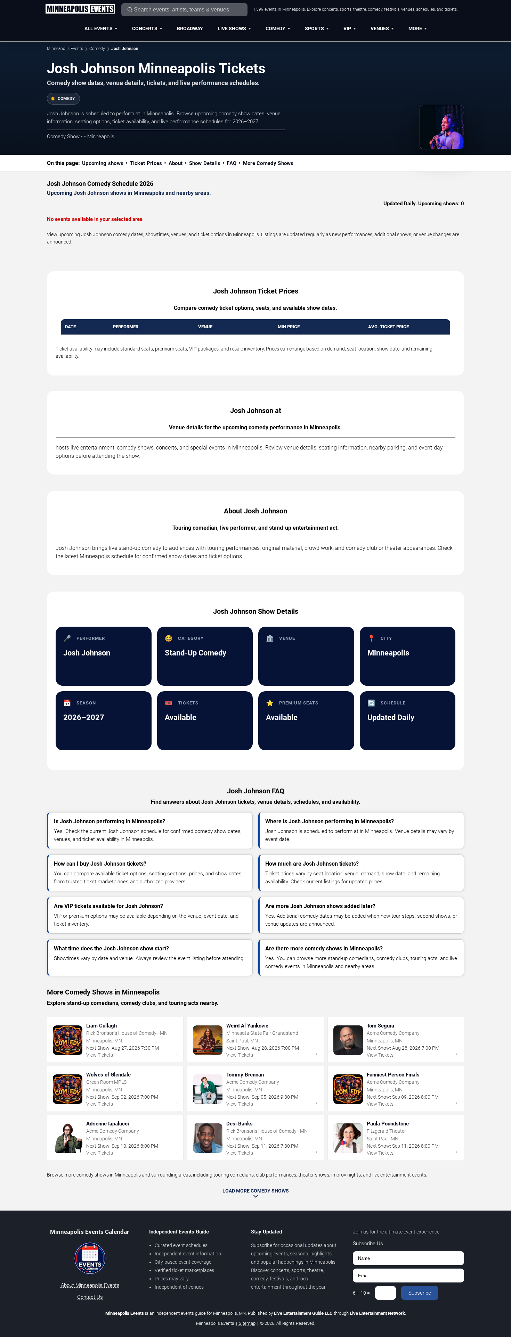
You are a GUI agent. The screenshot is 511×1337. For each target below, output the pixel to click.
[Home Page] (80, 9)
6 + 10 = (361, 1293)
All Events (98, 28)
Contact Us (90, 1297)
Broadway (190, 28)
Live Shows (232, 28)
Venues (380, 28)
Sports (314, 28)
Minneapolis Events (65, 48)
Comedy (275, 28)
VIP (347, 28)
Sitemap (247, 1323)
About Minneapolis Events (90, 1285)
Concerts (144, 28)
